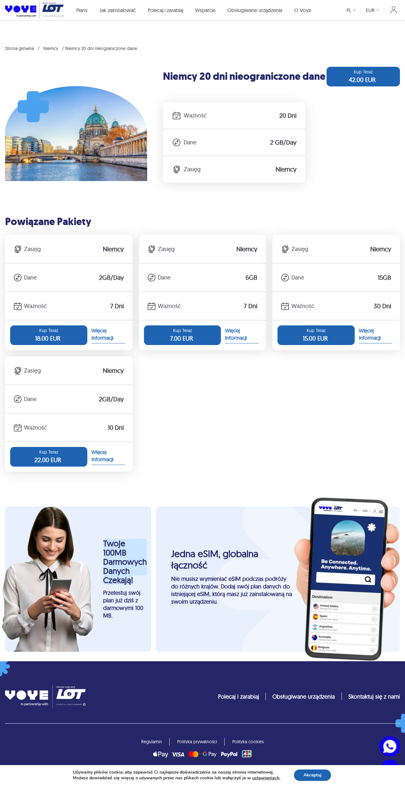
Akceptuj (312, 775)
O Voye (302, 10)
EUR (370, 10)
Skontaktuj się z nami (374, 696)
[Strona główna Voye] (34, 10)
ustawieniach (265, 778)
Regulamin (151, 741)
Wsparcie (205, 10)
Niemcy (50, 48)
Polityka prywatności (197, 741)
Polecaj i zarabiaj (165, 10)
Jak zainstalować (117, 10)
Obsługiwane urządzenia (254, 10)
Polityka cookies (248, 741)
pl (348, 10)
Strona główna (19, 48)
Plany (82, 10)
